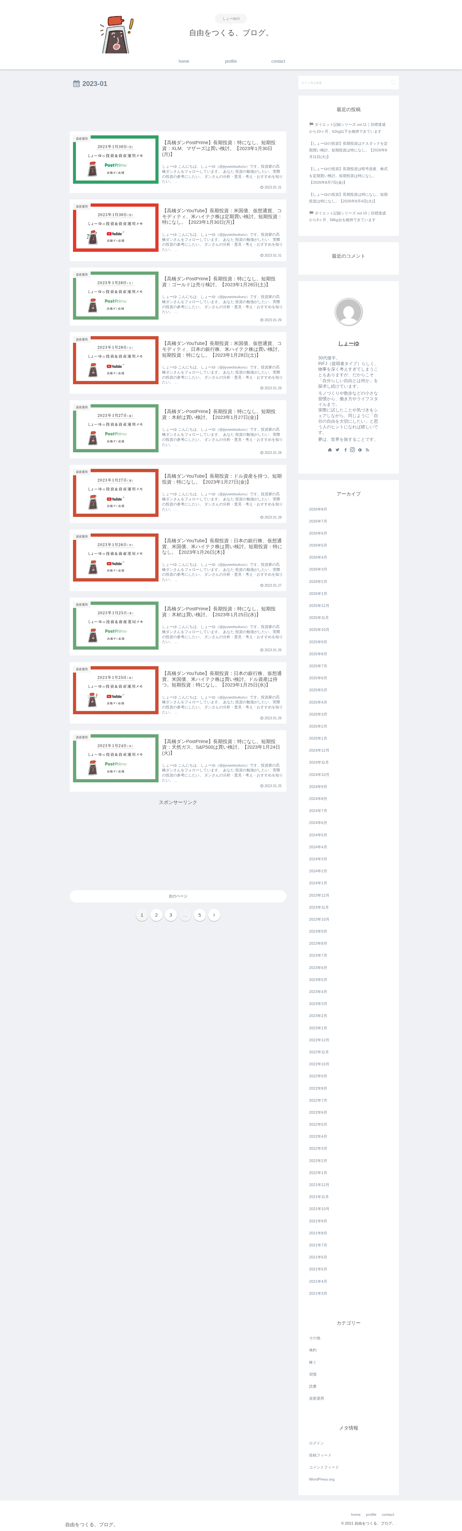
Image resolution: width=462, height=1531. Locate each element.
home (356, 1514)
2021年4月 (318, 1281)
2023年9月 (318, 931)
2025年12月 (319, 605)
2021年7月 (318, 1245)
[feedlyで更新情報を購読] (360, 450)
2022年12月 (319, 1040)
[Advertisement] (178, 111)
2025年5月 (318, 690)
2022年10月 (319, 1064)
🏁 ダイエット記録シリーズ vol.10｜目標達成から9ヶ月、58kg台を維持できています (347, 216)
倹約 (313, 1350)
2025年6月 (318, 678)
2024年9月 (318, 786)
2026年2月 (318, 581)
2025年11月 (319, 617)
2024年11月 (319, 762)
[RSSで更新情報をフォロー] (367, 450)
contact (388, 1514)
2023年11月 (319, 907)
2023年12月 (319, 895)
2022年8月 (318, 1088)
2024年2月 (318, 871)
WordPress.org (321, 1479)
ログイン (316, 1443)
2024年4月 (318, 847)
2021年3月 (318, 1293)
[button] (393, 82)
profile (371, 1514)
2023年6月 (318, 967)
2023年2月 (318, 1016)
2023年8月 (318, 943)
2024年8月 (318, 798)
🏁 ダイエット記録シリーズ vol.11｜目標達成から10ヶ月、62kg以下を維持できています (347, 127)
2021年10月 (319, 1209)
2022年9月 (318, 1076)
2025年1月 (318, 738)
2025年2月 (318, 726)
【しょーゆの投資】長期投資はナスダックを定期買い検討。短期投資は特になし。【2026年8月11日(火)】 (348, 150)
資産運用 (316, 1398)
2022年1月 (318, 1173)
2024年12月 (319, 750)
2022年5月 (318, 1124)
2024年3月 (318, 859)
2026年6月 (318, 533)
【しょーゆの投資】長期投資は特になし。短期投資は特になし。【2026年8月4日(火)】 (348, 197)
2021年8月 (318, 1233)
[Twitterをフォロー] (337, 450)
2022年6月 (318, 1112)
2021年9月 (318, 1221)
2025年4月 (318, 702)
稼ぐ (313, 1362)
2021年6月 (318, 1257)
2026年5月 (318, 545)
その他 (314, 1338)
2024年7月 (318, 810)
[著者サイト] (330, 450)
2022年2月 (318, 1161)
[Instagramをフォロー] (352, 450)
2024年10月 (319, 774)
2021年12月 (319, 1185)
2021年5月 (318, 1269)
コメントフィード (324, 1467)
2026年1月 (318, 593)
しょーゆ (348, 343)
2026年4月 (318, 557)
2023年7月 (318, 955)
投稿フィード (320, 1455)
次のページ (178, 896)
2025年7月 (318, 666)
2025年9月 (318, 642)
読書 (313, 1386)
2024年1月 (318, 883)
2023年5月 (318, 980)
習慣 (313, 1374)
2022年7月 (318, 1100)
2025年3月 (318, 714)
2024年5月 (318, 835)
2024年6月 (318, 823)
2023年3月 (318, 1004)
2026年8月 (318, 509)
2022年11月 (319, 1052)
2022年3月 (318, 1148)
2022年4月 (318, 1136)
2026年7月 (318, 521)
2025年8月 (318, 654)
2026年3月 (318, 569)
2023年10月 (319, 919)
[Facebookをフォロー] (345, 450)
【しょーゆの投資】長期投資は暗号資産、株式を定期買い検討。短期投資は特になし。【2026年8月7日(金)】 (348, 175)
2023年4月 (318, 992)
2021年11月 (319, 1197)
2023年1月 (318, 1028)
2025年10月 (319, 629)
